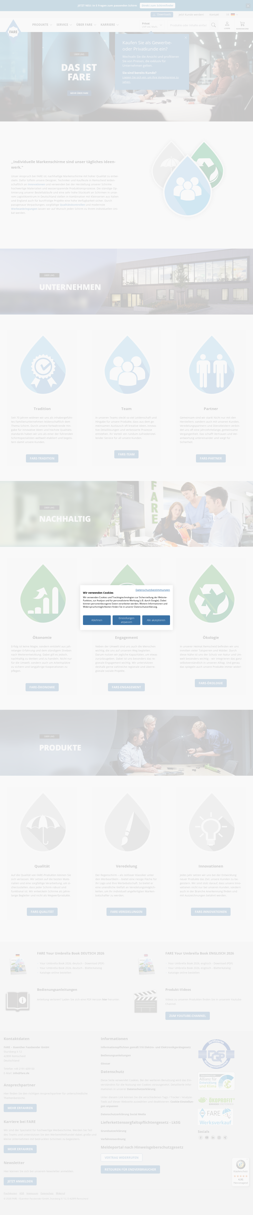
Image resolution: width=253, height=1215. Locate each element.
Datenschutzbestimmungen (153, 589)
